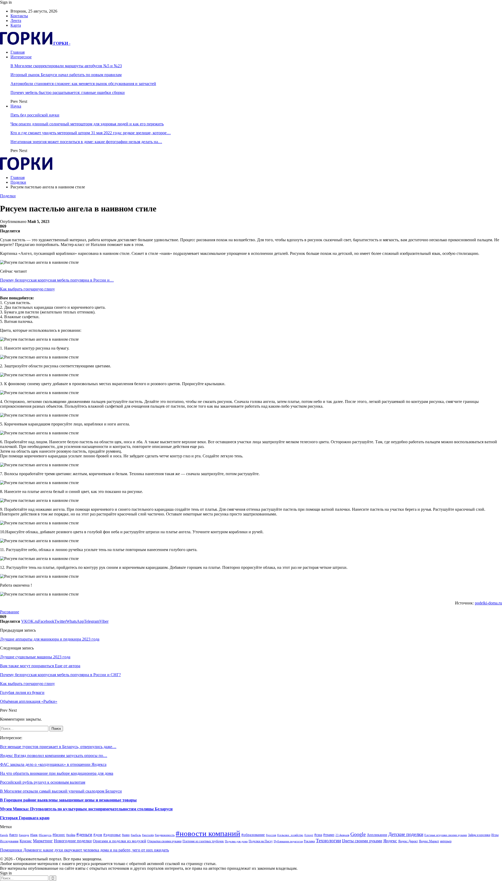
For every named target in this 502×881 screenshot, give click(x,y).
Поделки (8, 196)
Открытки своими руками (164, 841)
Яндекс (390, 840)
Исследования (9, 841)
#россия (271, 835)
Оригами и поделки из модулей (119, 841)
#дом (97, 835)
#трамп (328, 835)
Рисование (9, 612)
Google (358, 834)
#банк (34, 835)
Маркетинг (43, 841)
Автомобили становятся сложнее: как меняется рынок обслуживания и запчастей (83, 83)
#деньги (84, 834)
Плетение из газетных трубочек (203, 841)
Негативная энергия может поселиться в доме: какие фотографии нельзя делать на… (86, 141)
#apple (4, 835)
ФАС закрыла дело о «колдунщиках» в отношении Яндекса (53, 764)
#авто (13, 835)
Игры (495, 835)
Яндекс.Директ (408, 841)
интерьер (446, 841)
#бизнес (59, 835)
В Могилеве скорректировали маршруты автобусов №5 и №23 (66, 66)
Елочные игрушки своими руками (445, 835)
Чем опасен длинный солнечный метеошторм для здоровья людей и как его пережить (87, 124)
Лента (15, 20)
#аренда (24, 835)
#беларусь (45, 835)
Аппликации (377, 835)
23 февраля (342, 835)
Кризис (26, 841)
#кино (126, 835)
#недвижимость (165, 835)
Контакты (19, 16)
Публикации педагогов (288, 841)
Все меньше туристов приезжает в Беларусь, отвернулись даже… (58, 746)
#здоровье (112, 835)
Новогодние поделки (73, 841)
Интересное (21, 57)
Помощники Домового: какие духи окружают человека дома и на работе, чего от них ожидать (84, 850)
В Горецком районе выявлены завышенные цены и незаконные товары (68, 800)
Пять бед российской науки (34, 115)
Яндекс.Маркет (429, 841)
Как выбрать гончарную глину (27, 289)
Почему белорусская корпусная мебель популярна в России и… (57, 280)
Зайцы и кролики (479, 835)
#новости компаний (208, 833)
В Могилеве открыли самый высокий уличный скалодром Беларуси (61, 791)
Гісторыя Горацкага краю (24, 818)
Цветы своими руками (362, 841)
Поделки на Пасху (261, 841)
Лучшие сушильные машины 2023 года (35, 657)
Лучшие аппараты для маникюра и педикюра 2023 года (49, 639)
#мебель (136, 835)
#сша (318, 835)
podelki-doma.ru (488, 603)
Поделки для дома (236, 841)
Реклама (309, 841)
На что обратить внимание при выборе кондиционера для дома (56, 773)
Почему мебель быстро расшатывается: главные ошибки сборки (67, 92)
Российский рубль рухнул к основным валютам (42, 782)
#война (70, 835)
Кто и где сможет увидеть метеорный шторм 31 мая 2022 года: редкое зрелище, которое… (90, 133)
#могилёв (148, 835)
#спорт (308, 835)
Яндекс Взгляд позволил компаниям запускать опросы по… (53, 755)
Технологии (328, 840)
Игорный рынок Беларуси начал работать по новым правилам (66, 74)
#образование (253, 835)
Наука (15, 106)
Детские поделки (405, 834)
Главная (17, 52)
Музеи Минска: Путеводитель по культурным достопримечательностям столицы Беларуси (86, 809)
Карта (15, 25)
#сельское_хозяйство (290, 835)
